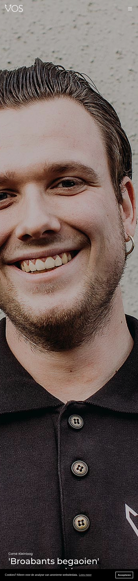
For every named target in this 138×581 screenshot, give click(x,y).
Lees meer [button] (85, 574)
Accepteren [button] (124, 575)
